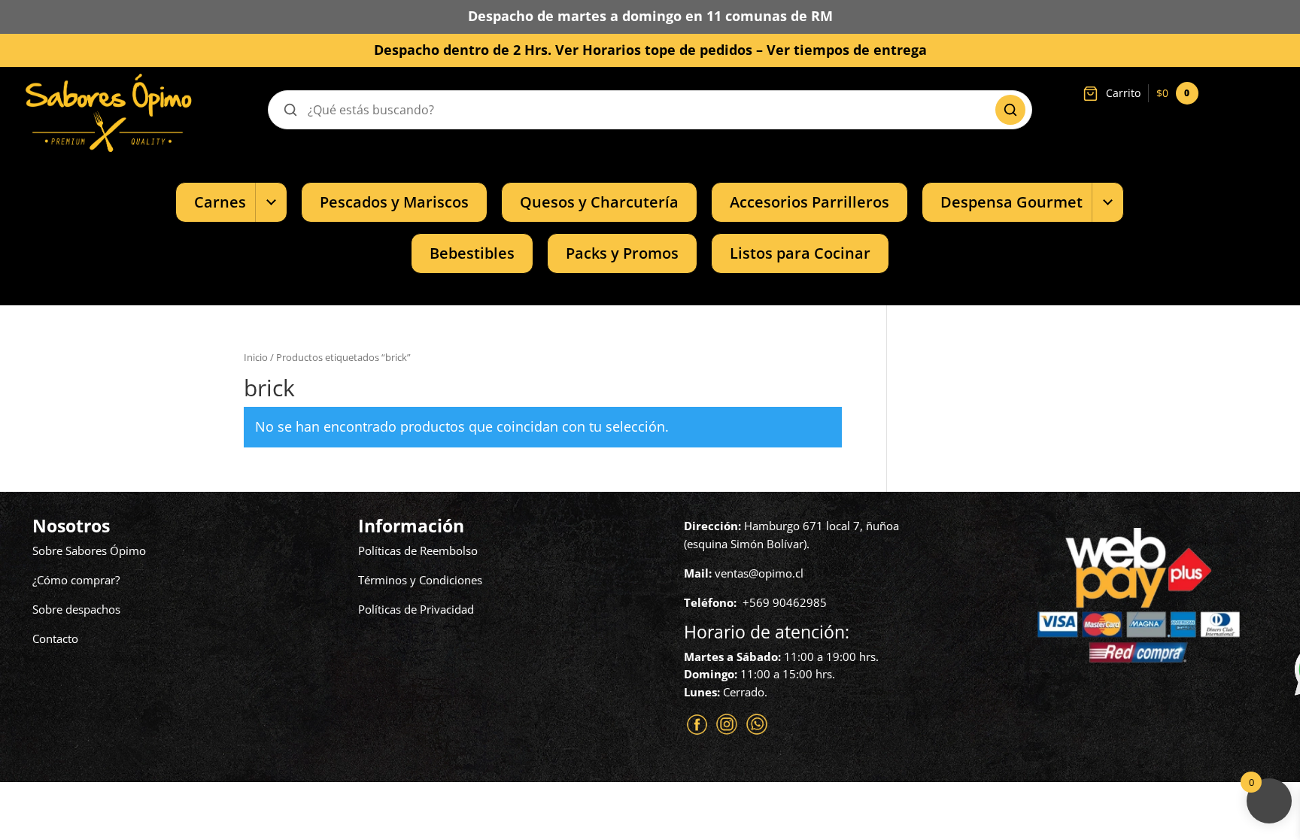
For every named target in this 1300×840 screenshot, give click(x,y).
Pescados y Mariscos (394, 202)
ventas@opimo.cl (759, 573)
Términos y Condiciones (420, 579)
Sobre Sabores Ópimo (89, 550)
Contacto (55, 638)
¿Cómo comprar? (76, 579)
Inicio (256, 357)
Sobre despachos (76, 609)
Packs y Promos (622, 253)
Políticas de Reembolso (418, 550)
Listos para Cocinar (800, 253)
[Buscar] (1010, 110)
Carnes (220, 202)
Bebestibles (472, 253)
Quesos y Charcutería (599, 202)
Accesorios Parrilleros (809, 202)
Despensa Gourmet (1011, 202)
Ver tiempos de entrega (847, 50)
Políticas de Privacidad (416, 609)
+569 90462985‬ (785, 602)
